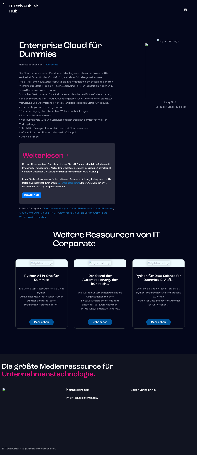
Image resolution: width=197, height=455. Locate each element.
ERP (83, 212)
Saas (104, 212)
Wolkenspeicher (37, 216)
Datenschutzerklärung (69, 183)
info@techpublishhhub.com (82, 397)
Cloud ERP (46, 212)
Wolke (22, 216)
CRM (56, 212)
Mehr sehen (41, 322)
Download (31, 195)
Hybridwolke (93, 212)
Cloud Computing (29, 212)
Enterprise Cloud (70, 212)
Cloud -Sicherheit (103, 208)
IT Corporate (51, 64)
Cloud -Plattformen (80, 208)
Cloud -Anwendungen (55, 208)
